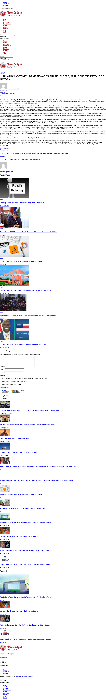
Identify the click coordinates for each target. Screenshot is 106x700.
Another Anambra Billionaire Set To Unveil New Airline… (19, 452)
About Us (6, 3)
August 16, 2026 (4, 293)
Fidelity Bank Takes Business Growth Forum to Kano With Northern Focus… (26, 522)
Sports (5, 30)
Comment (3, 366)
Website (2, 375)
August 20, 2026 (4, 235)
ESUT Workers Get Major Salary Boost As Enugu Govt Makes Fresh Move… (26, 290)
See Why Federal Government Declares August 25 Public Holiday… (23, 203)
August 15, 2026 (4, 318)
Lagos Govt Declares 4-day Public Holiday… (15, 438)
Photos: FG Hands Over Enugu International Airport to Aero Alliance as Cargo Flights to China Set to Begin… (37, 480)
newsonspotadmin (14, 89)
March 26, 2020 (4, 90)
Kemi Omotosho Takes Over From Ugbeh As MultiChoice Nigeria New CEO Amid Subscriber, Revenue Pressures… (39, 466)
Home (5, 2)
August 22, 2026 (4, 206)
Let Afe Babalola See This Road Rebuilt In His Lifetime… (19, 536)
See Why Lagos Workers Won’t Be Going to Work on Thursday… (22, 261)
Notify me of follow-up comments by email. (14, 381)
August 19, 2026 (4, 264)
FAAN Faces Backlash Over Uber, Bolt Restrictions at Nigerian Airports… (25, 508)
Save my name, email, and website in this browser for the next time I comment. (24, 378)
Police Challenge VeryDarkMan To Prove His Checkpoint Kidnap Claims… (25, 550)
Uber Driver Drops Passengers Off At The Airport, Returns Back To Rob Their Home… (30, 410)
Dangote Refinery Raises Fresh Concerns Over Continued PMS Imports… (25, 564)
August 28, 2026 (4, 600)
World (5, 698)
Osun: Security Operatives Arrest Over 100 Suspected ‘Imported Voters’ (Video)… (28, 315)
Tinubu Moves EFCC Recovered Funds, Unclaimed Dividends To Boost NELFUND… (28, 232)
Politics (5, 29)
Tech (4, 32)
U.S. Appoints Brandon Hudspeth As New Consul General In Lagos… (23, 344)
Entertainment (7, 24)
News (5, 21)
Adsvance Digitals (27, 676)
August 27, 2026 (4, 614)
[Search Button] (14, 679)
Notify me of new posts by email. (11, 384)
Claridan (18, 676)
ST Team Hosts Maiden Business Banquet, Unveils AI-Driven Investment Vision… (28, 424)
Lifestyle (6, 27)
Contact (5, 5)
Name (2, 369)
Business (6, 22)
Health (5, 25)
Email (2, 372)
